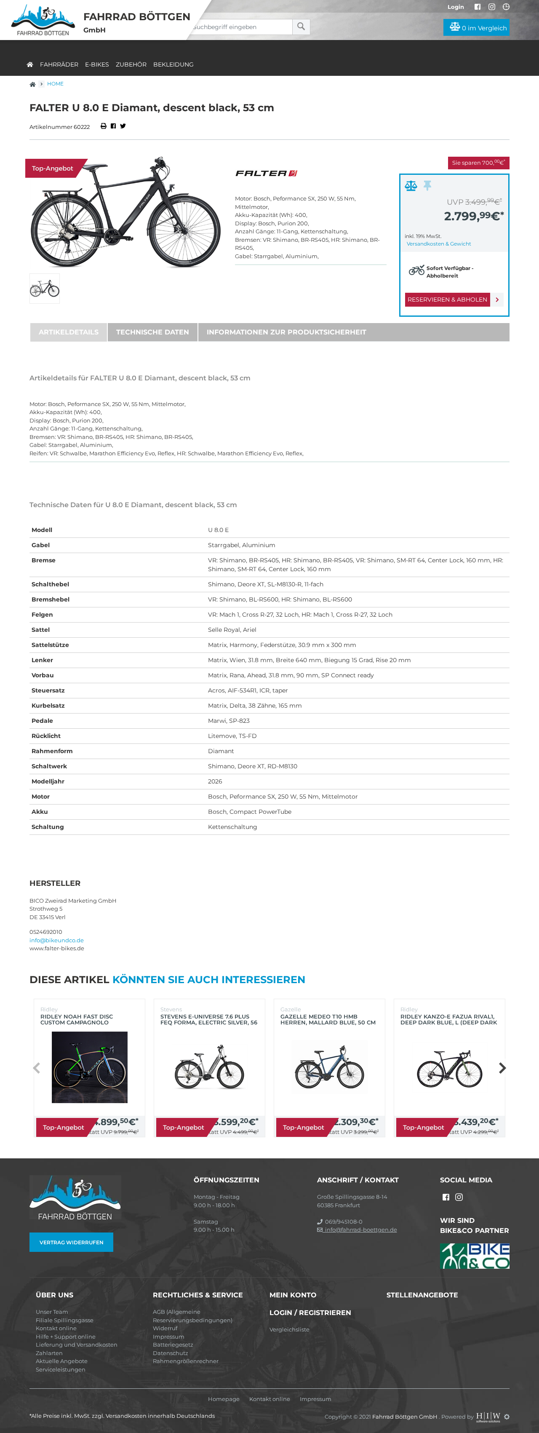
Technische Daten (152, 332)
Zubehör (131, 64)
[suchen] (301, 27)
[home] (30, 63)
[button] (502, 1068)
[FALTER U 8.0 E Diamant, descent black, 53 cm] (125, 213)
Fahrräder (59, 64)
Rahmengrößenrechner (186, 1361)
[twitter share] (123, 126)
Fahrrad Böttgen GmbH (405, 1416)
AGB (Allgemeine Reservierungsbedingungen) (192, 1315)
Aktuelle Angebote (62, 1361)
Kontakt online (56, 1328)
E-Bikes (97, 64)
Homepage (224, 1399)
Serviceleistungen (60, 1369)
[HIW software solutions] (489, 1416)
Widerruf (165, 1328)
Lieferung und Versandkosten (76, 1344)
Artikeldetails (69, 332)
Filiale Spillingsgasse (64, 1320)
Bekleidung (173, 64)
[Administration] (507, 1416)
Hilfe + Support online (66, 1336)
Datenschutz (170, 1353)
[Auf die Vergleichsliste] (412, 188)
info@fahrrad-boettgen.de (360, 1229)
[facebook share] (113, 126)
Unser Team (52, 1311)
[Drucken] (104, 126)
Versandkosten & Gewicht (439, 244)
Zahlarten (49, 1353)
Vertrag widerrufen (72, 1242)
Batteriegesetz (173, 1344)
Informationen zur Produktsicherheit (286, 332)
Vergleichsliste (290, 1329)
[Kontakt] (506, 6)
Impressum (168, 1336)
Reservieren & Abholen (447, 299)
